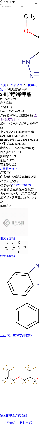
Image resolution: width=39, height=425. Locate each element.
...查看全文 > (8, 168)
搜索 (22, 6)
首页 (3, 85)
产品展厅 (16, 85)
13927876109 (21, 185)
